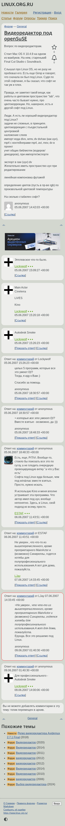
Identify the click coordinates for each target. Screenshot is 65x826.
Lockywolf (21, 266)
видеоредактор (26, 758)
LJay (17, 575)
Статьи (6, 18)
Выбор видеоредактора (31, 784)
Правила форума (26, 803)
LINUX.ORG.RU (17, 4)
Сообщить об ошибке (14, 809)
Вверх (57, 803)
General (22, 26)
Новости (7, 12)
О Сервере (9, 803)
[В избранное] (54, 47)
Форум (18, 18)
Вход (57, 12)
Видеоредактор (26, 742)
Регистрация (42, 12)
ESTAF (19, 513)
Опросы (29, 18)
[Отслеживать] (54, 58)
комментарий (25, 359)
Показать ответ (25, 348)
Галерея (21, 12)
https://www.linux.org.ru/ (15, 813)
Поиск (52, 18)
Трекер (42, 18)
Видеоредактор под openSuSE (28, 35)
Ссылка (10, 214)
